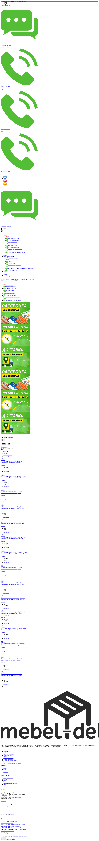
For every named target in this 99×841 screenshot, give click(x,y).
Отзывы (5, 274)
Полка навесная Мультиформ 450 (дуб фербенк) (12, 508)
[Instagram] (5, 181)
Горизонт (5, 453)
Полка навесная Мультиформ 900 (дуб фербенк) (12, 599)
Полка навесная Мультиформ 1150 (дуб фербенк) (13, 538)
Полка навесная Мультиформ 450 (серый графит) (13, 523)
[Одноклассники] (5, 185)
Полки (17, 279)
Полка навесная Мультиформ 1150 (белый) (11, 675)
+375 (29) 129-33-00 (5, 171)
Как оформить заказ (8, 778)
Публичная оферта (8, 787)
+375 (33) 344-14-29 (5, 129)
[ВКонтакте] (5, 178)
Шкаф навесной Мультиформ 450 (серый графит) (13, 629)
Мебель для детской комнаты (10, 760)
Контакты (5, 275)
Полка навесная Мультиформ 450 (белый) (11, 493)
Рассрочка (5, 253)
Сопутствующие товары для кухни (12, 763)
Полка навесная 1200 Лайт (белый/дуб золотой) (12, 613)
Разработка (3, 814)
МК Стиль (6, 456)
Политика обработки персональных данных (14, 276)
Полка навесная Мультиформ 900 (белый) (11, 462)
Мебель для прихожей (8, 759)
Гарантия (5, 784)
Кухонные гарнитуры (8, 754)
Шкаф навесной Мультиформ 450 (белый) (11, 660)
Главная (5, 233)
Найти (16, 280)
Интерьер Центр (7, 455)
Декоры (5, 271)
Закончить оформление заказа (8, 839)
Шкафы (5, 756)
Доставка (5, 779)
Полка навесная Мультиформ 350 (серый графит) (13, 477)
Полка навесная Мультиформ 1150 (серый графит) (13, 553)
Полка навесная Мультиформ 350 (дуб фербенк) (12, 584)
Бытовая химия (7, 751)
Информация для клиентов (10, 783)
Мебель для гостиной (8, 752)
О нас (4, 272)
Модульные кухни (8, 755)
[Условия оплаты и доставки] (15, 367)
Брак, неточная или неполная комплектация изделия (16, 785)
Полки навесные (24, 279)
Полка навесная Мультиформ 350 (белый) (11, 569)
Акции (5, 255)
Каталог (8, 279)
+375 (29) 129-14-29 (5, 86)
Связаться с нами (5, 47)
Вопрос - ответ (7, 781)
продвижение (10, 814)
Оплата (5, 780)
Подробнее (6, 471)
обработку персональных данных (19, 836)
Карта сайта (3, 801)
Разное (12, 279)
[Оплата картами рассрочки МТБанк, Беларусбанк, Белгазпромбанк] (15, 323)
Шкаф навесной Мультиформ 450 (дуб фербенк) (12, 645)
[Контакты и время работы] (15, 345)
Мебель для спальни (8, 758)
